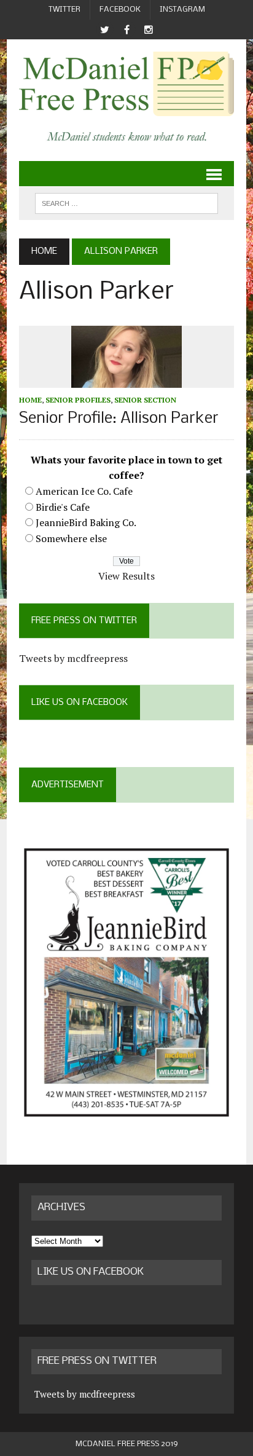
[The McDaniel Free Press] (126, 84)
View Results (126, 576)
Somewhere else (71, 538)
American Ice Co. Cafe (84, 491)
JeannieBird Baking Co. (86, 522)
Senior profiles (78, 399)
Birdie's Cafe (63, 507)
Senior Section (145, 399)
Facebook (120, 10)
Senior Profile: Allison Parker (119, 419)
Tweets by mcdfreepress (73, 658)
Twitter (64, 10)
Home (30, 399)
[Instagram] (148, 30)
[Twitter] (104, 30)
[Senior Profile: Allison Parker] (126, 380)
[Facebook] (126, 30)
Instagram (182, 10)
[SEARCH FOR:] (126, 203)
